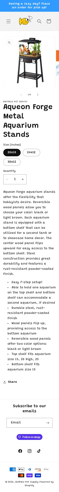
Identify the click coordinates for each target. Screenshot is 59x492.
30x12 (12, 162)
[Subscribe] (47, 423)
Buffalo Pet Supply (27, 482)
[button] (8, 21)
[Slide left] (21, 94)
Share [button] (12, 382)
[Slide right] (37, 94)
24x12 (31, 152)
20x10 (12, 152)
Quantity (9, 171)
